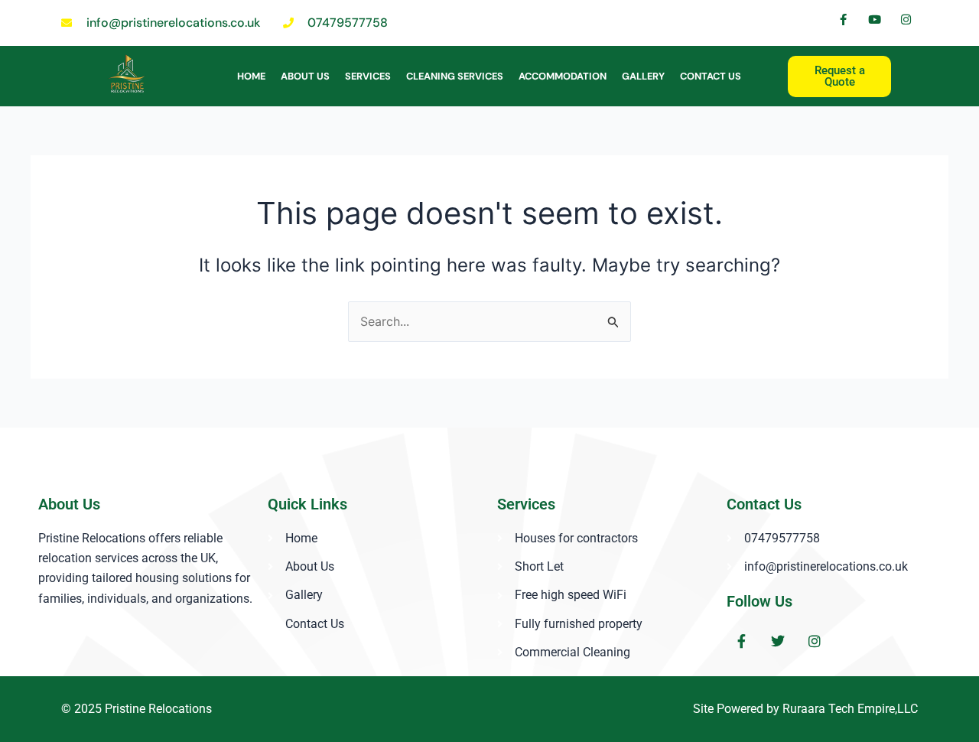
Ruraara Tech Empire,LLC (850, 708)
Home (251, 76)
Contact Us (710, 76)
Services (368, 76)
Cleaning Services (454, 76)
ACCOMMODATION (563, 76)
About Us (305, 76)
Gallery (643, 76)
